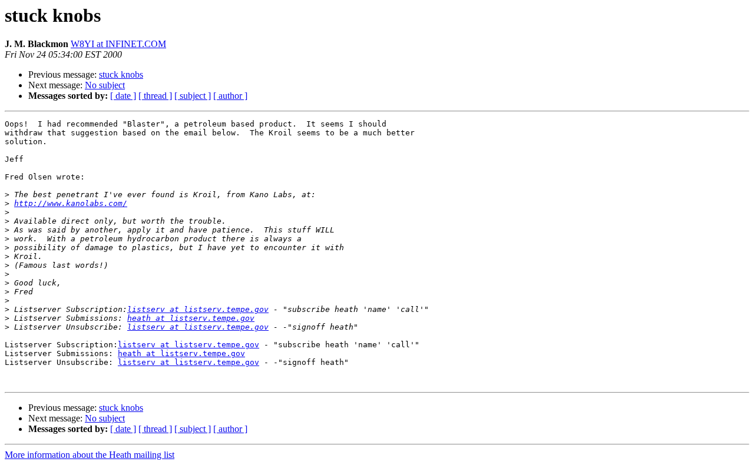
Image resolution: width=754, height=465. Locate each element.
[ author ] (230, 96)
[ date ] (123, 96)
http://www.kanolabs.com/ (70, 203)
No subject (105, 85)
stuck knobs (121, 74)
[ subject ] (192, 96)
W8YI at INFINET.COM (118, 44)
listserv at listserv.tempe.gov (198, 309)
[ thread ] (155, 96)
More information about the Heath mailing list (89, 455)
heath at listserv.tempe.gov (190, 318)
